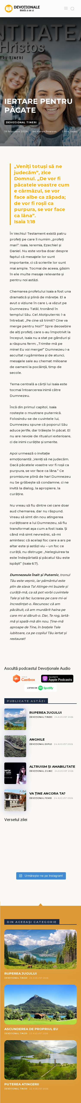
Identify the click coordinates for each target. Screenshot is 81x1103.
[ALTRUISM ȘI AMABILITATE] (15, 773)
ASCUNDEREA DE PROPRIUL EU (31, 1029)
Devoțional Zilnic (41, 771)
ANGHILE (37, 739)
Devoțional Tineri (21, 122)
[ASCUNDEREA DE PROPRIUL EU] (40, 1004)
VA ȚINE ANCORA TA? (47, 793)
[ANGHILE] (15, 746)
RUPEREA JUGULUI (45, 712)
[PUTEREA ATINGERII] (40, 1060)
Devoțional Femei (40, 798)
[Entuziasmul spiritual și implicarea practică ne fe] (40, 848)
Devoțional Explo (40, 744)
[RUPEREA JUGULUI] (15, 719)
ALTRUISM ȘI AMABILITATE (52, 766)
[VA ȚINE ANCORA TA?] (15, 800)
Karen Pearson (47, 131)
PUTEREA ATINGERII (21, 1084)
